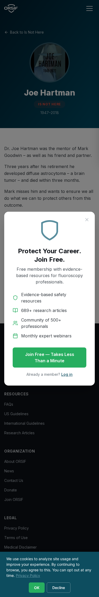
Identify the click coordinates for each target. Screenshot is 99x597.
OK (36, 587)
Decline (58, 587)
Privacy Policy (28, 575)
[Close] (87, 219)
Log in (67, 374)
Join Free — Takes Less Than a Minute (49, 357)
